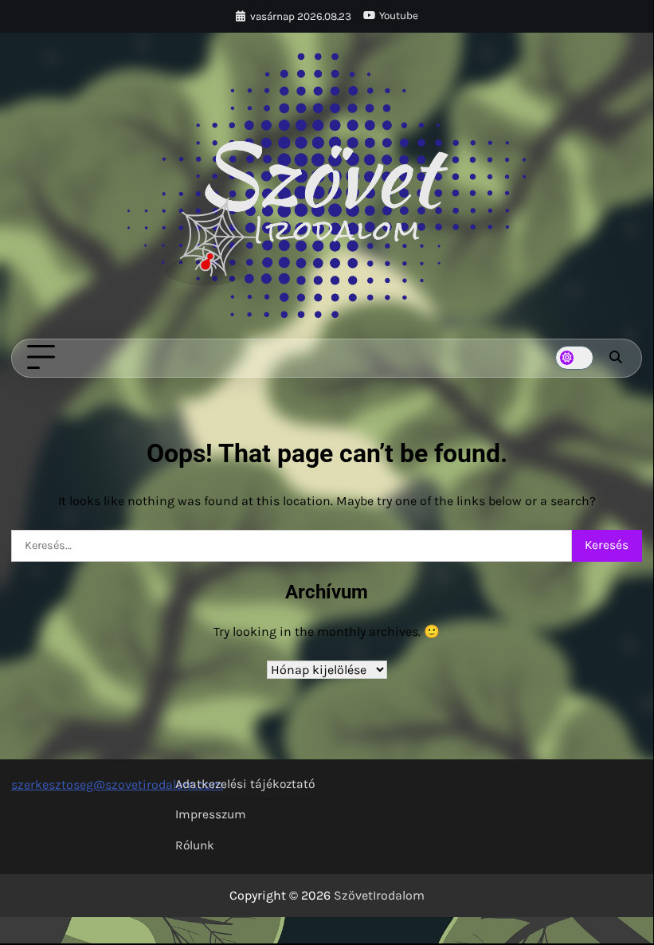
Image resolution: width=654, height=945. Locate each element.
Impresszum (210, 814)
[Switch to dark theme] (574, 358)
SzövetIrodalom (379, 895)
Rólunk (194, 845)
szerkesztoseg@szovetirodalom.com (117, 784)
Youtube (398, 16)
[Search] (615, 357)
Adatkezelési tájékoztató (245, 784)
